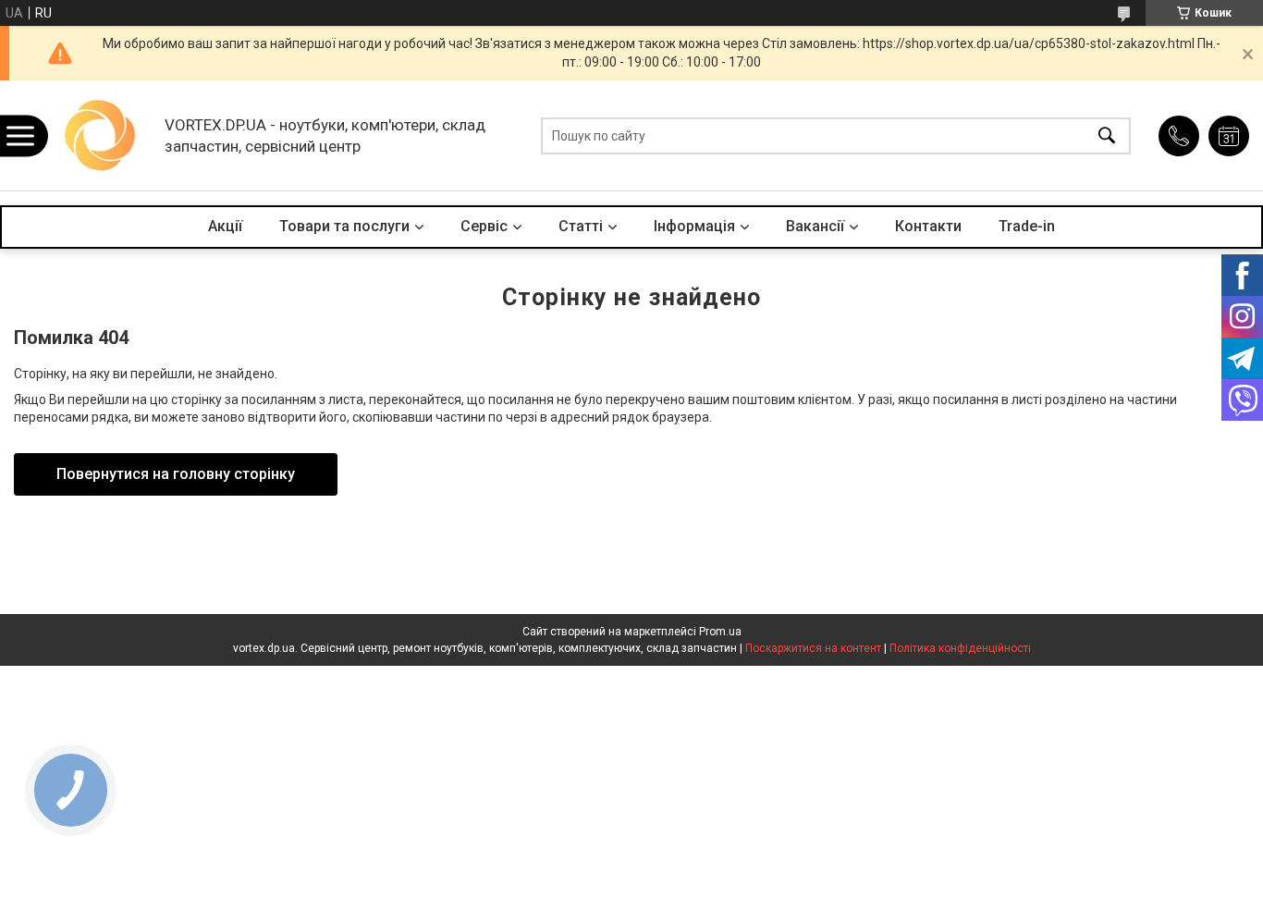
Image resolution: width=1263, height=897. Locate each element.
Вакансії (815, 226)
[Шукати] (1107, 135)
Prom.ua (720, 631)
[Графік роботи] (1228, 136)
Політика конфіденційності (960, 648)
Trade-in (1027, 226)
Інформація (694, 226)
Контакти (928, 226)
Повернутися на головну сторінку (175, 474)
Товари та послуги (344, 226)
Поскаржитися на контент (813, 648)
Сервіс (484, 226)
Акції (225, 226)
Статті (580, 226)
